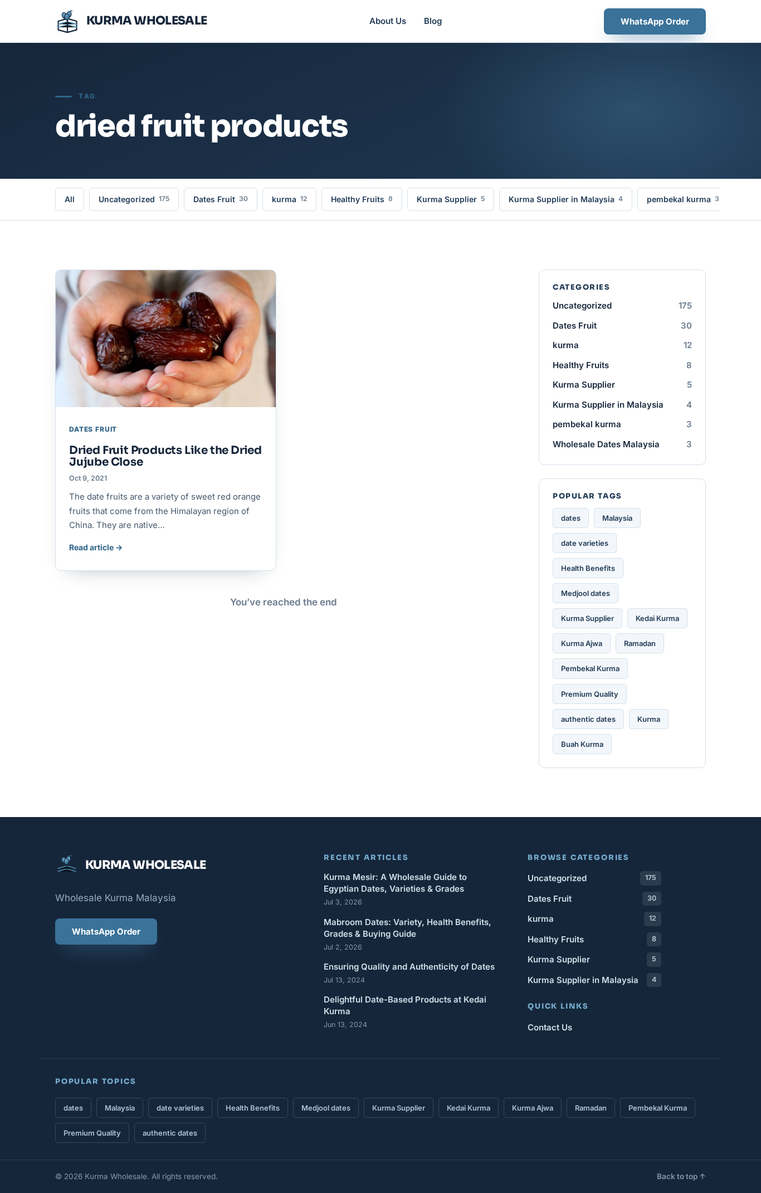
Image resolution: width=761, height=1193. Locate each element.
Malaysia (617, 518)
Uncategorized (134, 199)
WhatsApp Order (655, 21)
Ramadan (640, 643)
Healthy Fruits (362, 199)
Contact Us (550, 1027)
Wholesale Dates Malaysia (622, 444)
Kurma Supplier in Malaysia (566, 199)
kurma (289, 199)
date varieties (584, 543)
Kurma (648, 719)
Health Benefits (588, 568)
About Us (387, 21)
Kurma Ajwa (581, 643)
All (70, 199)
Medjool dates (585, 593)
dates (570, 518)
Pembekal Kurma (590, 668)
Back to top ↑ (681, 1176)
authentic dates (588, 719)
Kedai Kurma (657, 618)
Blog (433, 21)
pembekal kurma (683, 199)
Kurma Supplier (451, 199)
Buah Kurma (582, 744)
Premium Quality (589, 694)
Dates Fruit (220, 199)
